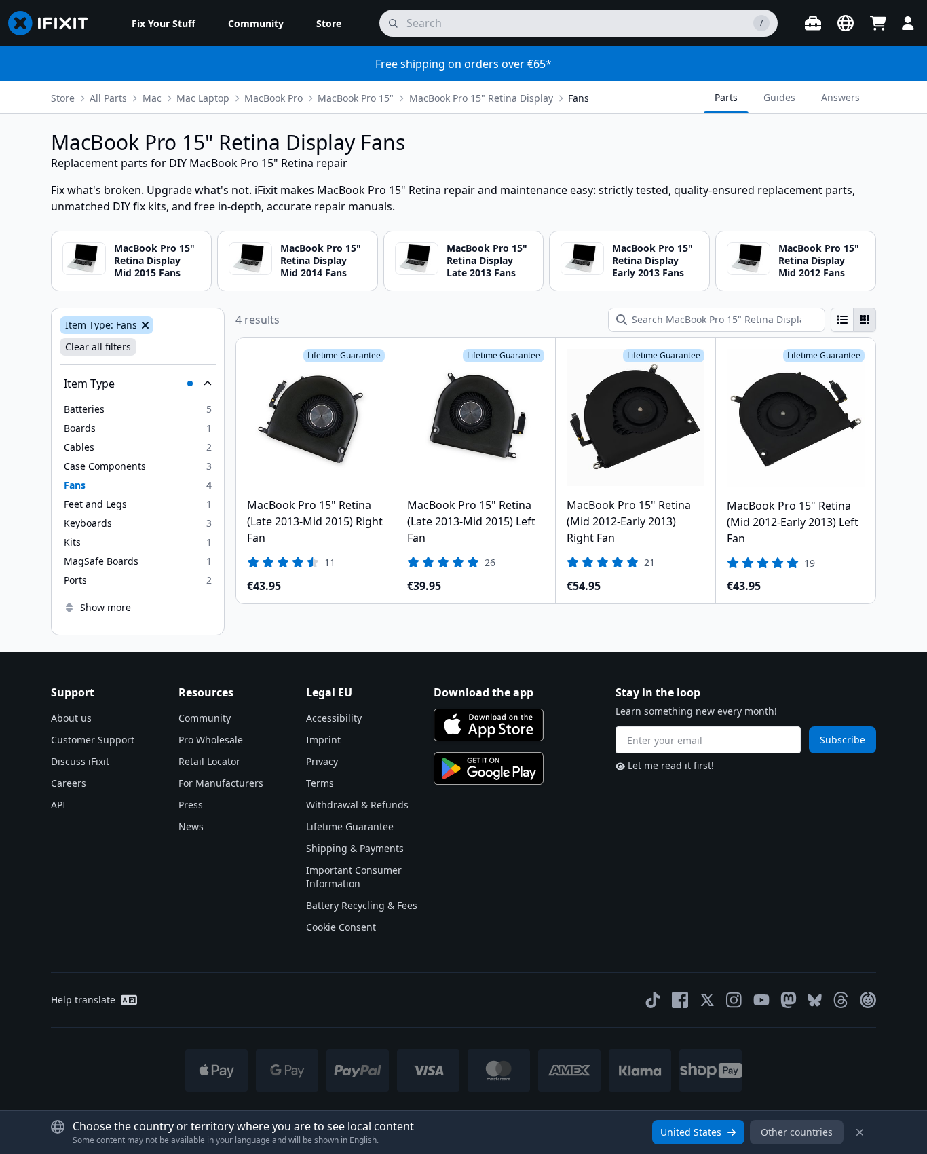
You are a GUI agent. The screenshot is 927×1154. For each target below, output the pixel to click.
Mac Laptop (202, 98)
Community (204, 717)
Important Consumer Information (354, 876)
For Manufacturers (220, 783)
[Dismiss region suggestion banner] (859, 1132)
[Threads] (841, 1000)
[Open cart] (878, 23)
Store (63, 98)
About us (71, 717)
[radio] (842, 320)
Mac (152, 98)
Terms (320, 783)
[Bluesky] (815, 1000)
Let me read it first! (671, 765)
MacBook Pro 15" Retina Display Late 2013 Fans (487, 260)
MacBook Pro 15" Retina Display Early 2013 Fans (652, 260)
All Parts (108, 98)
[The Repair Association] (868, 1000)
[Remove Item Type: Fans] (144, 325)
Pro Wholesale (210, 739)
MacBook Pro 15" (356, 98)
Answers (840, 97)
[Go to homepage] (53, 23)
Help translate (83, 999)
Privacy (322, 761)
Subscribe (842, 739)
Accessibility (334, 717)
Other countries (797, 1131)
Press (190, 804)
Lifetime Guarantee (350, 826)
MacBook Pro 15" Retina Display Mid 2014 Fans (320, 260)
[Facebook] (680, 1000)
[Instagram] (734, 1000)
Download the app (483, 692)
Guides (779, 97)
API (58, 804)
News (191, 826)
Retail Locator (209, 761)
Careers (68, 783)
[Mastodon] (788, 1000)
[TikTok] (653, 1000)
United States (690, 1131)
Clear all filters (98, 346)
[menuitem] (163, 23)
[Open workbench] (813, 23)
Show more (105, 607)
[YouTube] (761, 1000)
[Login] (908, 23)
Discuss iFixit (80, 761)
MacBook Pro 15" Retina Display (481, 98)
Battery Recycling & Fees (361, 905)
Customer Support (92, 739)
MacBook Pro (273, 98)
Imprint (323, 739)
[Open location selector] (845, 23)
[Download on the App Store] (489, 725)
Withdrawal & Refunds (357, 804)
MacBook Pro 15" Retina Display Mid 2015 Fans (154, 260)
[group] (853, 320)
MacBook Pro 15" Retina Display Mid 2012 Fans (818, 260)
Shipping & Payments (355, 848)
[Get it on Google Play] (489, 768)
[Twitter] (707, 1000)
